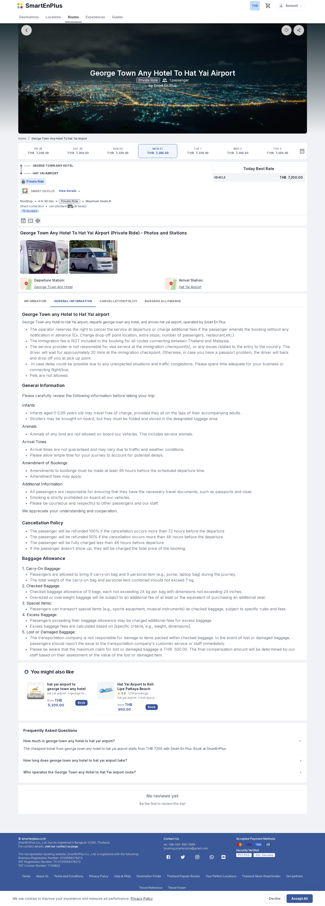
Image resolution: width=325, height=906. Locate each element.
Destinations (29, 17)
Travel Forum (177, 887)
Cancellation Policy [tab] (118, 301)
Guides (117, 17)
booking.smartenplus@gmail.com (186, 848)
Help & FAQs (122, 876)
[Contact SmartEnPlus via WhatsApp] (212, 857)
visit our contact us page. (62, 846)
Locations (53, 17)
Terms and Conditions (68, 876)
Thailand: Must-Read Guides (261, 876)
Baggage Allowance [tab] (163, 301)
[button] (290, 6)
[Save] (286, 30)
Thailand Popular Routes (183, 876)
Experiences (95, 17)
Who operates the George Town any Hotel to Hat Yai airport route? (162, 772)
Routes (73, 17)
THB (255, 5)
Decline (274, 898)
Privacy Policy (142, 898)
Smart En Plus (43, 191)
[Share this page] (298, 30)
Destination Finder (149, 876)
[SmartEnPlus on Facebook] (168, 857)
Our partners (294, 876)
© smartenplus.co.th (32, 838)
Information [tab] (35, 301)
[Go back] (26, 30)
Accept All (299, 898)
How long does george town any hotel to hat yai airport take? (162, 760)
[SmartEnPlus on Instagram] (197, 857)
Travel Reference (150, 887)
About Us (42, 876)
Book (81, 702)
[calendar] (302, 151)
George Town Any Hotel (53, 287)
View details (68, 191)
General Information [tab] (73, 301)
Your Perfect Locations (221, 876)
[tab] (38, 151)
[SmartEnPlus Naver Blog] (223, 857)
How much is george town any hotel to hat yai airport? (162, 741)
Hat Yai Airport (190, 287)
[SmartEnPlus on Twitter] (183, 857)
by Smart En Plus (163, 85)
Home (22, 138)
